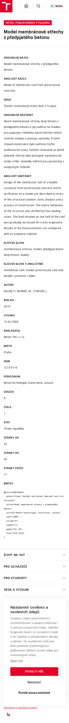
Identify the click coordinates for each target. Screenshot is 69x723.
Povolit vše (34, 671)
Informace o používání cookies (20, 707)
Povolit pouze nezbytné (34, 692)
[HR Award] (8, 714)
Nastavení (34, 682)
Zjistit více (16, 660)
